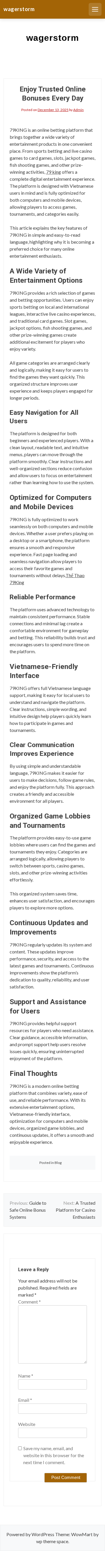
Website (26, 1424)
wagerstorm (19, 9)
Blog (58, 1162)
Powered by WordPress (30, 1534)
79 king (53, 172)
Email (25, 1400)
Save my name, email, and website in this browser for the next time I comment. (53, 1455)
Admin (78, 110)
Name (25, 1375)
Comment (29, 1301)
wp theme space (52, 1541)
